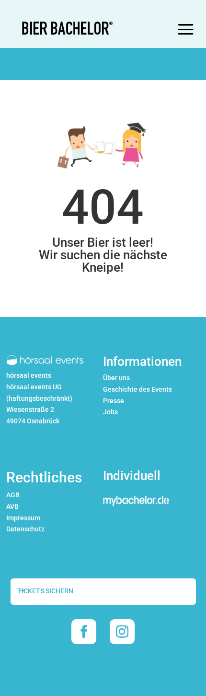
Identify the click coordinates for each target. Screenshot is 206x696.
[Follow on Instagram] (122, 631)
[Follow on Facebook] (83, 631)
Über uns (116, 378)
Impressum (23, 518)
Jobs (110, 412)
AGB (13, 495)
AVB (12, 506)
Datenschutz (25, 529)
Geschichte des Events (137, 389)
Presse (113, 401)
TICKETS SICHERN (45, 591)
